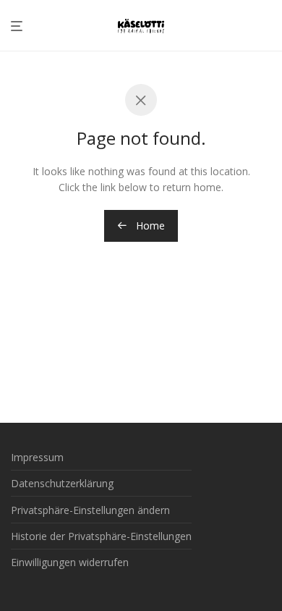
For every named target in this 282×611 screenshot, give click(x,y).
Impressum (37, 457)
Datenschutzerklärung (62, 483)
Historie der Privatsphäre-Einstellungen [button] (101, 536)
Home (149, 225)
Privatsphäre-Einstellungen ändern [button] (90, 510)
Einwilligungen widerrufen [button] (70, 562)
